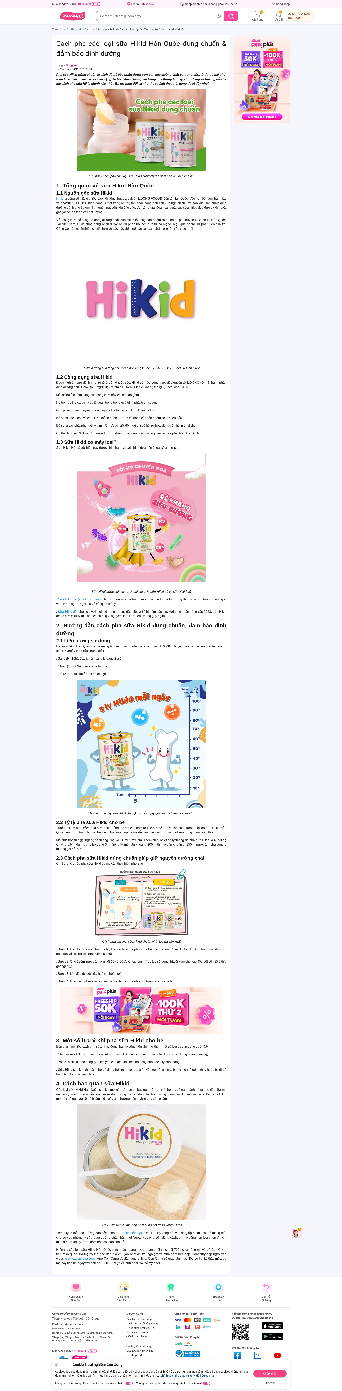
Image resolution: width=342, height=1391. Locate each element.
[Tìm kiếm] (231, 16)
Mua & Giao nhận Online (139, 1350)
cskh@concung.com (71, 1324)
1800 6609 (84, 4)
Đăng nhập (283, 4)
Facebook (237, 1362)
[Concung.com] (72, 16)
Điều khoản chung (136, 1336)
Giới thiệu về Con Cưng (139, 1319)
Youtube (277, 1362)
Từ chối (270, 1383)
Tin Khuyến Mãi (135, 1355)
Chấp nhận (270, 1373)
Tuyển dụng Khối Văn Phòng (142, 1323)
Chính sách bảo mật (137, 1332)
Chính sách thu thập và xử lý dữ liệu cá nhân (188, 1375)
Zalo (257, 1362)
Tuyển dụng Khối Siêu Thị (140, 1327)
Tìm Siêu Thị (143, 4)
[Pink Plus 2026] (141, 1010)
